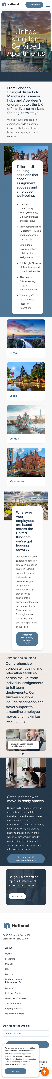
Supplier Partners (13, 1003)
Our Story (9, 954)
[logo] (16, 926)
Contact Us (34, 4)
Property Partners (13, 1008)
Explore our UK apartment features (26, 858)
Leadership (10, 959)
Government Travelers (15, 998)
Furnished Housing (13, 979)
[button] (20, 754)
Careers (9, 974)
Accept (15, 1071)
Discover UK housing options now (27, 638)
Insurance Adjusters (14, 1013)
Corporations (11, 988)
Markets (9, 964)
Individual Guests (13, 993)
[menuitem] (10, 4)
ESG (7, 969)
